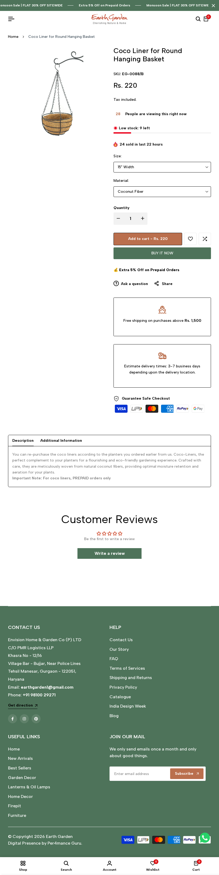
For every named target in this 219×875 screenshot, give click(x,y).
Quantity (122, 208)
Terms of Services (127, 668)
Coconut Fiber (130, 191)
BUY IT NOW (162, 253)
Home (13, 36)
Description (23, 440)
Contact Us (121, 639)
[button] (190, 239)
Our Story (119, 649)
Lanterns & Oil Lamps (29, 786)
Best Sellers (19, 767)
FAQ (114, 658)
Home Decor (20, 796)
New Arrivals (20, 758)
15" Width (126, 167)
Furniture (17, 815)
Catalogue (120, 696)
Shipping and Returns (131, 677)
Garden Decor (22, 777)
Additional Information (61, 440)
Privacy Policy (123, 687)
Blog (114, 715)
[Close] (212, 5)
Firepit (14, 805)
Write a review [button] (110, 553)
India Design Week (128, 706)
